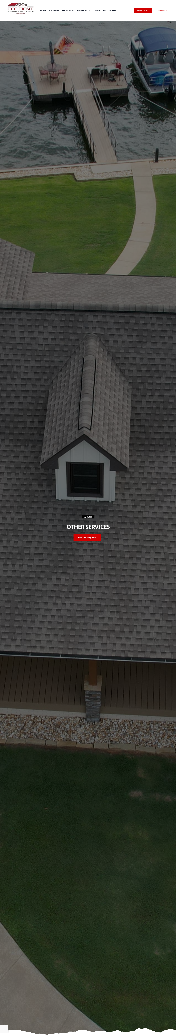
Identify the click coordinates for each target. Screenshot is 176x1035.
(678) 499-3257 (162, 10)
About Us (54, 10)
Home (43, 10)
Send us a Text (142, 10)
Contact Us (100, 10)
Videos (112, 10)
